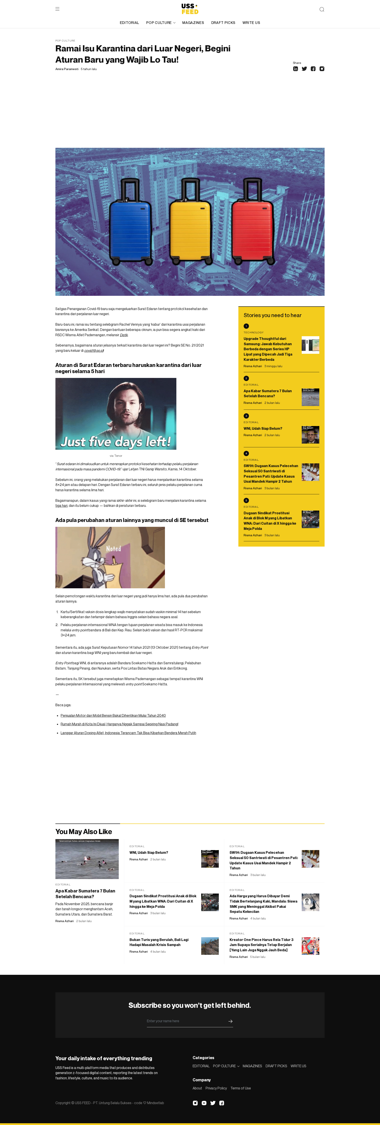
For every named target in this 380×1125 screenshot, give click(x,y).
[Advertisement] (190, 115)
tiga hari (61, 505)
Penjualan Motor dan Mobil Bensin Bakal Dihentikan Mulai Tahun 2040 (113, 715)
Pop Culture (65, 40)
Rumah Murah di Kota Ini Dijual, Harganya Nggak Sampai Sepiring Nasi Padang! (119, 724)
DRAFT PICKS (223, 22)
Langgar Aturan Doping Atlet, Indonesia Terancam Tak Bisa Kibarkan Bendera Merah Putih (128, 733)
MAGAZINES (193, 22)
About (197, 1088)
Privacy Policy (216, 1088)
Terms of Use (240, 1088)
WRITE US (251, 22)
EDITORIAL (129, 22)
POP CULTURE (159, 22)
